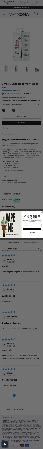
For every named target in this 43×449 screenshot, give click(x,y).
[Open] (5, 444)
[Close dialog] (41, 212)
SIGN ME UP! (32, 229)
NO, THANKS (32, 232)
